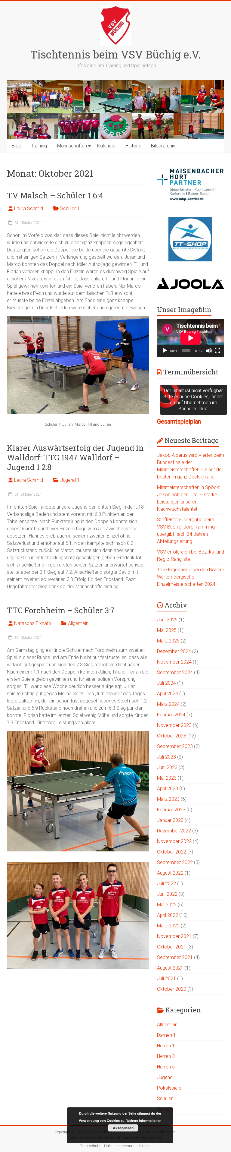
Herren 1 (166, 1046)
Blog (16, 146)
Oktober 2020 (171, 989)
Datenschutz (90, 1146)
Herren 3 (166, 1056)
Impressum (125, 1146)
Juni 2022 (167, 894)
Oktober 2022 (171, 852)
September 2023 (175, 746)
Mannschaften (72, 146)
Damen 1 (166, 1035)
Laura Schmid (28, 208)
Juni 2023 (167, 767)
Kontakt (144, 1146)
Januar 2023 (170, 820)
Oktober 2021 (171, 947)
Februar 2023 (171, 810)
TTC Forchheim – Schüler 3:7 (61, 610)
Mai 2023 (167, 778)
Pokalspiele (169, 1088)
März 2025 (168, 641)
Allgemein (78, 623)
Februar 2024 (171, 715)
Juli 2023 (166, 757)
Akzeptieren (123, 1128)
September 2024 (175, 672)
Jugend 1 (70, 480)
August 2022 (170, 873)
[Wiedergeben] (165, 351)
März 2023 (168, 799)
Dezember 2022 (174, 831)
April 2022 (167, 915)
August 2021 (170, 968)
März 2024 (168, 704)
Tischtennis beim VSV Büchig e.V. (115, 54)
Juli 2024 (166, 683)
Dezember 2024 (174, 651)
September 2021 (175, 957)
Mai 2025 (167, 630)
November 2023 (174, 725)
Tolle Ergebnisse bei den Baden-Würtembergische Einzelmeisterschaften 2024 (190, 577)
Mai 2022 (167, 904)
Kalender (106, 146)
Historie (133, 146)
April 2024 (167, 693)
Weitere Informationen (144, 1120)
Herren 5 (166, 1067)
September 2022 (175, 862)
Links (108, 1146)
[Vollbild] (217, 351)
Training (39, 146)
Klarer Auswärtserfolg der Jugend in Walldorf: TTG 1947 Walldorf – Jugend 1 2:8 (75, 457)
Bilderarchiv (163, 146)
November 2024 (174, 662)
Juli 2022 (166, 883)
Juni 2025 (167, 620)
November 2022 (174, 841)
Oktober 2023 (171, 736)
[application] (190, 338)
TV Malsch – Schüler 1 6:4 (55, 195)
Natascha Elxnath (32, 623)
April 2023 (167, 788)
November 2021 (174, 936)
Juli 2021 (166, 978)
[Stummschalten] (209, 351)
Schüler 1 (70, 208)
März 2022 (168, 926)
